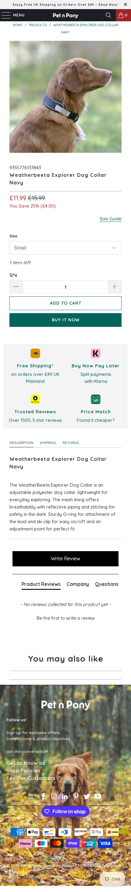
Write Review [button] (65, 558)
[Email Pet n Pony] (32, 797)
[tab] (41, 585)
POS (88, 865)
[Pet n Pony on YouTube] (97, 797)
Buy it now (66, 320)
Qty (13, 274)
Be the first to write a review (66, 618)
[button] (65, 617)
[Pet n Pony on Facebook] (43, 797)
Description (21, 442)
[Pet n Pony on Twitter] (87, 797)
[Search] (108, 15)
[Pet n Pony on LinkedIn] (65, 797)
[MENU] (3, 15)
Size (13, 235)
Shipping (48, 442)
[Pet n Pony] (65, 15)
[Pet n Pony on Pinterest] (76, 797)
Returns (70, 442)
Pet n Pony (31, 865)
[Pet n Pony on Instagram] (54, 797)
